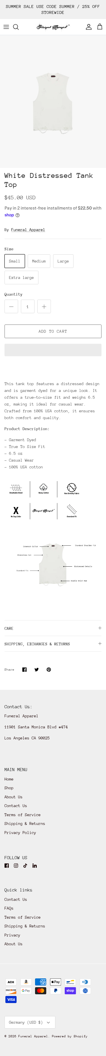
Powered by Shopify (70, 1036)
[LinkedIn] (35, 865)
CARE (9, 628)
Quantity (14, 294)
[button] (53, 350)
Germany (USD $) (26, 1022)
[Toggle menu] (6, 27)
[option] (53, 101)
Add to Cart (53, 331)
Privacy (12, 935)
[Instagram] (16, 865)
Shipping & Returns (25, 823)
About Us (14, 797)
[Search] (18, 27)
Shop (9, 788)
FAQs (9, 908)
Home (9, 779)
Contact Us (16, 805)
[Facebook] (7, 865)
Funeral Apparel (28, 229)
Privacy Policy (20, 832)
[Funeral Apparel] (53, 27)
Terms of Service (23, 814)
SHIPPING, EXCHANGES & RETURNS (37, 644)
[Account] (87, 27)
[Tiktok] (25, 865)
